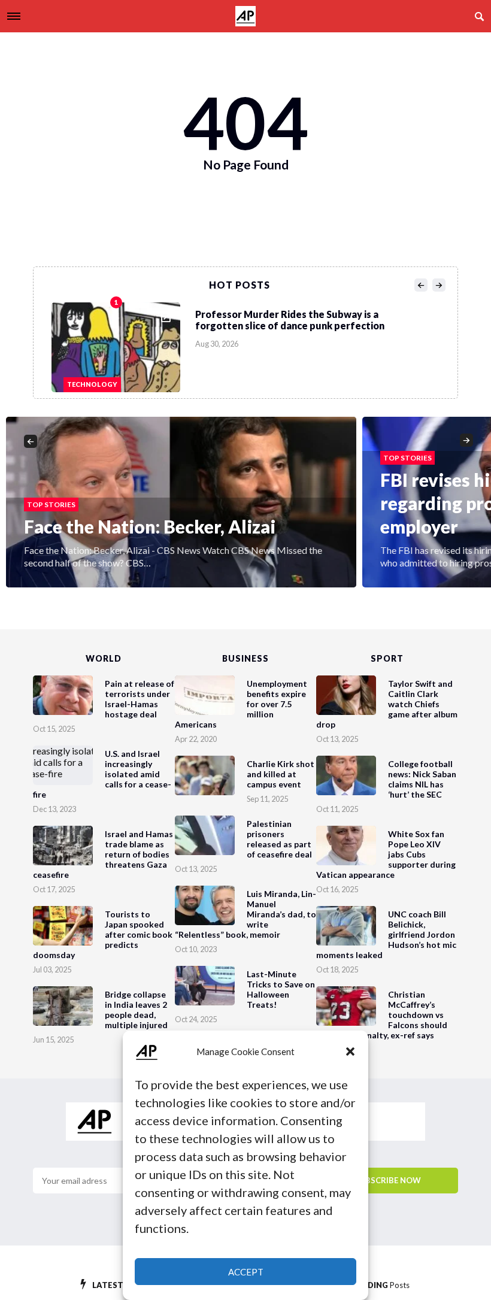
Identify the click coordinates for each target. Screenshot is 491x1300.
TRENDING (377, 1285)
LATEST (118, 1285)
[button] (350, 1051)
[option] (249, 344)
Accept (245, 1271)
